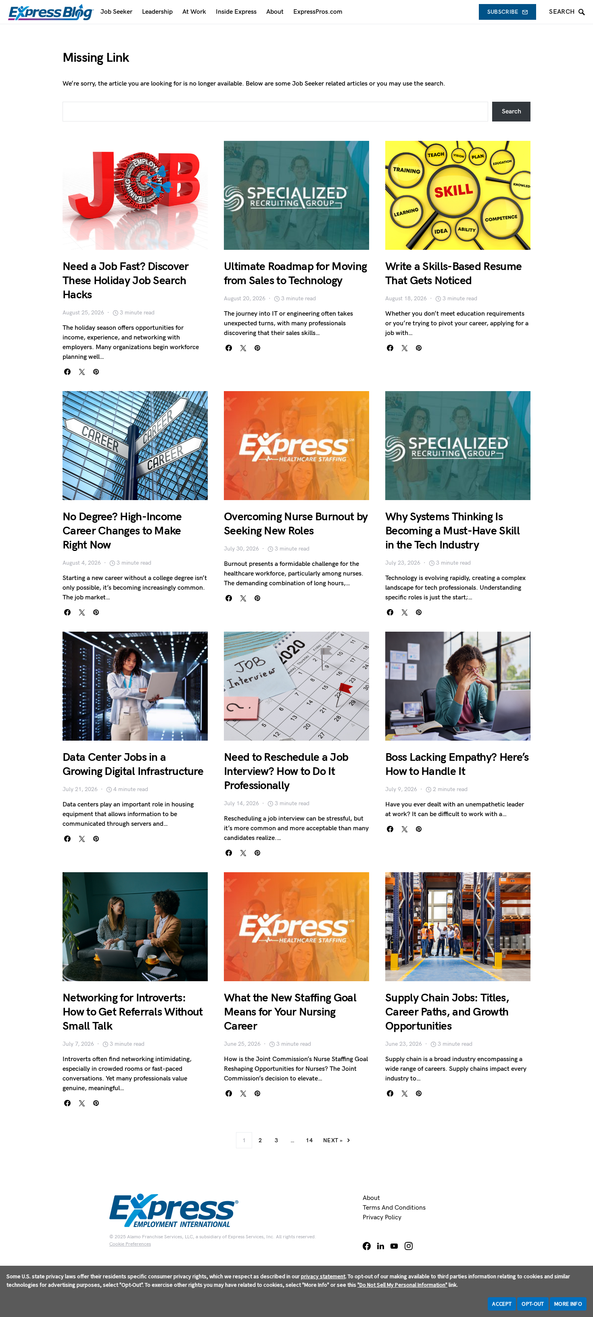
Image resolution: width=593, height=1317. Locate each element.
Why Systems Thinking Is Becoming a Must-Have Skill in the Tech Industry (452, 531)
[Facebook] (367, 1246)
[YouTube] (394, 1246)
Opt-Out (533, 1303)
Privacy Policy (382, 1217)
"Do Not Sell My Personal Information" (402, 1284)
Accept (502, 1303)
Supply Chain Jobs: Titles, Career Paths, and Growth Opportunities (447, 1012)
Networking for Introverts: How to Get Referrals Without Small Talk (133, 1012)
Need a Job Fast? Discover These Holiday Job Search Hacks (126, 281)
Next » (332, 1140)
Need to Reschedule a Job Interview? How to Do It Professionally (286, 771)
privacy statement (323, 1276)
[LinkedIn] (380, 1246)
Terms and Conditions (394, 1208)
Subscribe (503, 11)
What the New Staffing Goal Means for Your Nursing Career (290, 1012)
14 (309, 1140)
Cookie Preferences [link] (130, 1244)
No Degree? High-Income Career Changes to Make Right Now (122, 531)
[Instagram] (409, 1246)
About (371, 1198)
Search (511, 111)
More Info (568, 1303)
